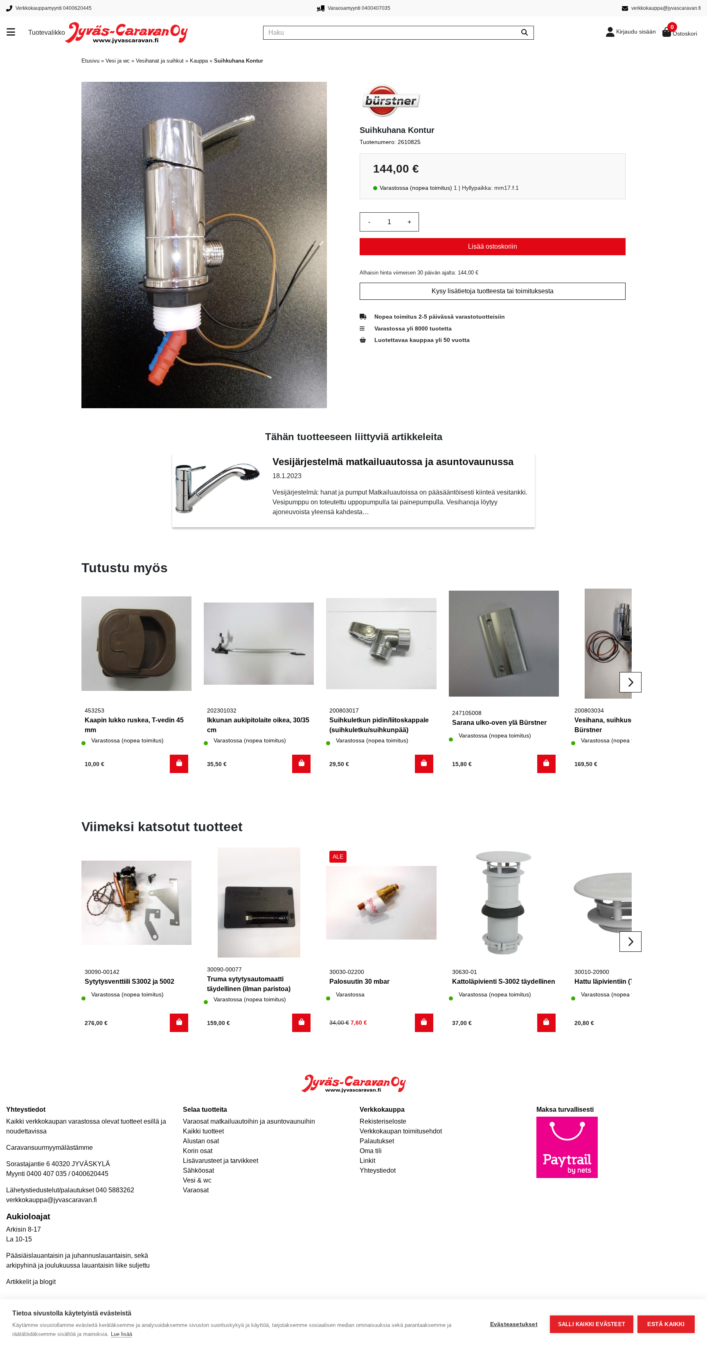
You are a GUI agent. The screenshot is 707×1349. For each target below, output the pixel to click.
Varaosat (196, 1190)
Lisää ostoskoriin (492, 246)
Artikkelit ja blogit (31, 1281)
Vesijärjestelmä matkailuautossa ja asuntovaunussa (392, 461)
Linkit (367, 1160)
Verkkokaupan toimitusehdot (401, 1131)
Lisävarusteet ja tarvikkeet (220, 1160)
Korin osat (197, 1150)
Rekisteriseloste (383, 1121)
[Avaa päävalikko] (17, 32)
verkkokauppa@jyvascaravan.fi (51, 1199)
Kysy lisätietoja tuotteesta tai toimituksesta (493, 291)
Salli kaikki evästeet (591, 1324)
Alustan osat (201, 1141)
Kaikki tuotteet (203, 1131)
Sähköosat (198, 1170)
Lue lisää (121, 1334)
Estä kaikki (665, 1324)
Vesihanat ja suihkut (160, 61)
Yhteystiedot (378, 1170)
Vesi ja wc (118, 61)
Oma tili (371, 1150)
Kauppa (199, 61)
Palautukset (377, 1141)
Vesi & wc (197, 1180)
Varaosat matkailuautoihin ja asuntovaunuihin (249, 1121)
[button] (179, 764)
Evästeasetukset (514, 1324)
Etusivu (90, 61)
